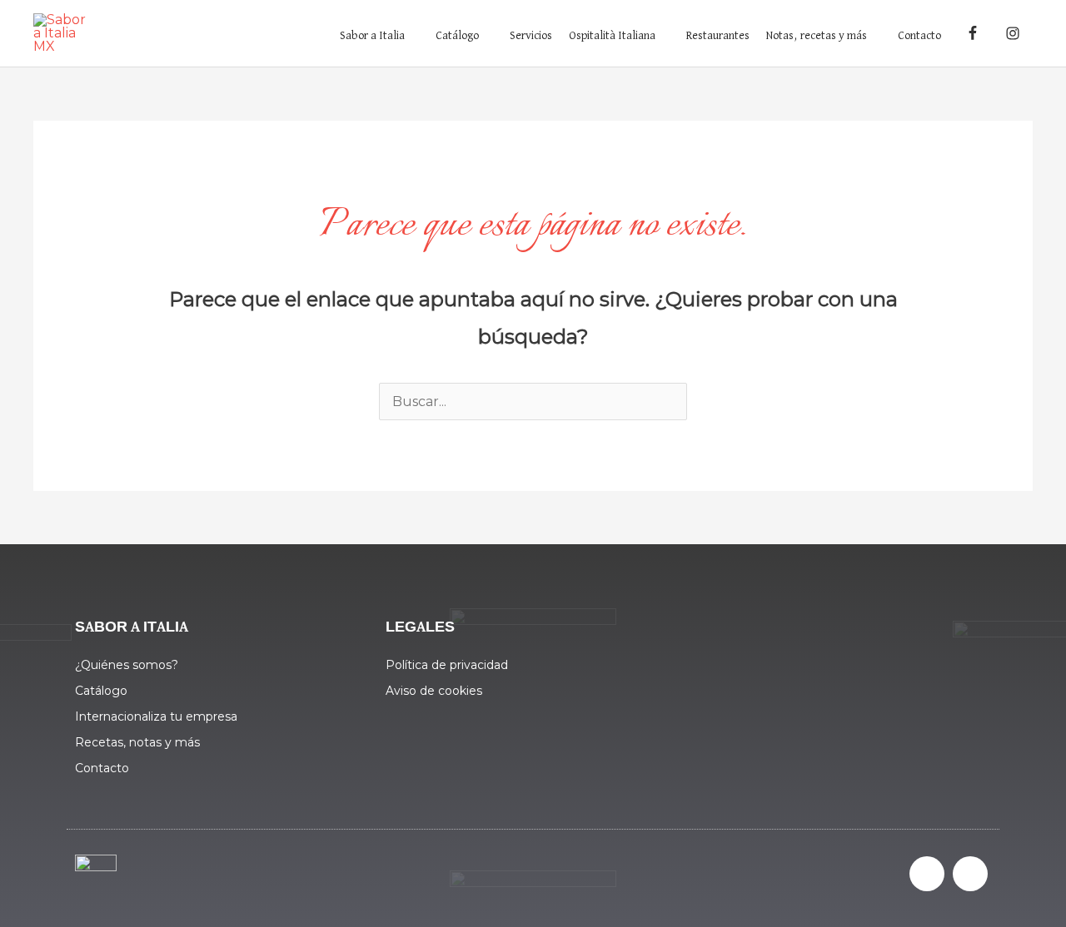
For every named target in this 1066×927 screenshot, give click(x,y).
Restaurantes (718, 36)
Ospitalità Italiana (612, 36)
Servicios (531, 36)
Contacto (919, 36)
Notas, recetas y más (816, 36)
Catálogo (457, 36)
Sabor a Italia (372, 36)
